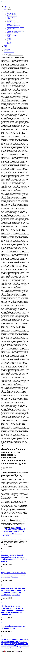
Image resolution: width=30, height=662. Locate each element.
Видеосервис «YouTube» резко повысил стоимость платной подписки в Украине (13, 575)
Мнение (9, 39)
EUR (5, 7)
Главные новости (11, 13)
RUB (5, 9)
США (12, 534)
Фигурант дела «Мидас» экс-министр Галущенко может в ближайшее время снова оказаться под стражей (13, 591)
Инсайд (9, 43)
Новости (6, 11)
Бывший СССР (11, 17)
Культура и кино (11, 28)
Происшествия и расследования (15, 27)
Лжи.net (9, 40)
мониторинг (18, 534)
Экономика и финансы (13, 22)
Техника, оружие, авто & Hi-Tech (15, 31)
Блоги (5, 46)
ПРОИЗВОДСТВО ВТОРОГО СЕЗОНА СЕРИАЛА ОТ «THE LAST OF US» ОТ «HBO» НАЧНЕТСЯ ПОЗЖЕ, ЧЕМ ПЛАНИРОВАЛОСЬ (15, 529)
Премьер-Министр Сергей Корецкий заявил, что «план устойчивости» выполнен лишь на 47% (14, 558)
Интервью (9, 42)
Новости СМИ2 (5, 535)
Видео (5, 47)
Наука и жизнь (10, 24)
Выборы (9, 21)
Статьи (5, 45)
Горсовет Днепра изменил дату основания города (13, 627)
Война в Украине (11, 14)
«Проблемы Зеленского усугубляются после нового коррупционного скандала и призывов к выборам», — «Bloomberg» (12, 610)
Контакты (6, 50)
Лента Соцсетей (11, 20)
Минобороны (7, 534)
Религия (9, 34)
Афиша (9, 36)
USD (5, 6)
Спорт (8, 29)
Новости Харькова (12, 16)
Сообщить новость (9, 52)
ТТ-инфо (17, 651)
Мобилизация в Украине (13, 25)
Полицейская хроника (12, 32)
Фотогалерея (7, 49)
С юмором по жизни (12, 35)
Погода (9, 38)
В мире (9, 18)
